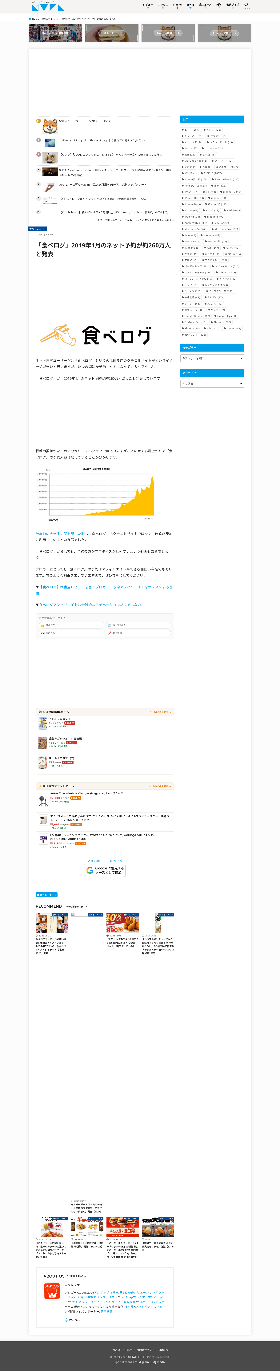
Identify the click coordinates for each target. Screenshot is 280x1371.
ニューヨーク (215, 148)
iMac (190, 235)
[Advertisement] (105, 82)
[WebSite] (72, 1320)
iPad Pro (234, 210)
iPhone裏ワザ (196, 179)
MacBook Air (196, 229)
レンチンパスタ (216, 285)
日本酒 (209, 154)
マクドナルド (216, 260)
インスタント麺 (221, 291)
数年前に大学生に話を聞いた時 (60, 533)
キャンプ (228, 278)
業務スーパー (194, 309)
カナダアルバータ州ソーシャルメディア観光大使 (102, 1302)
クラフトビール (221, 142)
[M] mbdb (158, 1362)
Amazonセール (227, 179)
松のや (232, 247)
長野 (190, 154)
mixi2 (213, 328)
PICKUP (213, 173)
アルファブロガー (106, 1292)
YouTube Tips (195, 322)
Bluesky (192, 328)
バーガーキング (196, 266)
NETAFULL (134, 1357)
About (116, 1350)
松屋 (213, 247)
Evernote (218, 136)
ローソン (227, 272)
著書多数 (107, 1311)
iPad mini (215, 216)
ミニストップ (228, 167)
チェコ (191, 148)
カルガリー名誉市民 (150, 1302)
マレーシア (194, 142)
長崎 (207, 167)
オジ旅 (129, 1307)
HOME (35, 18)
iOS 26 (191, 210)
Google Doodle (197, 316)
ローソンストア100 (198, 278)
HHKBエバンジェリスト (101, 1297)
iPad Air (192, 216)
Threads (222, 322)
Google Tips (227, 316)
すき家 (191, 260)
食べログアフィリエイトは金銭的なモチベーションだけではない (90, 604)
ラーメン (193, 291)
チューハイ (194, 136)
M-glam (143, 1362)
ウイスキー (223, 160)
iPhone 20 (193, 204)
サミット (218, 309)
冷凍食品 (192, 297)
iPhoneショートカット (200, 192)
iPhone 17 (233, 192)
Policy (128, 1350)
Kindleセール (196, 185)
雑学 (220, 185)
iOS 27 (212, 210)
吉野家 (234, 254)
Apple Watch (196, 223)
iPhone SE (218, 204)
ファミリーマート (198, 272)
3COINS (215, 303)
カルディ (215, 297)
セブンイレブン (227, 266)
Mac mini (211, 235)
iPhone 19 (219, 198)
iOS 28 (191, 173)
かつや (191, 254)
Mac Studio (217, 241)
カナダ (213, 129)
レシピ (191, 285)
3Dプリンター (195, 334)
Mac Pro (192, 241)
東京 (190, 167)
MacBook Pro (226, 229)
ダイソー (192, 303)
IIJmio (234, 328)
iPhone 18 (194, 198)
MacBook (222, 223)
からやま (213, 254)
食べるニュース (49, 18)
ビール (192, 129)
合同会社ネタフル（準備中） (153, 1350)
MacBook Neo (196, 160)
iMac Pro (192, 247)
